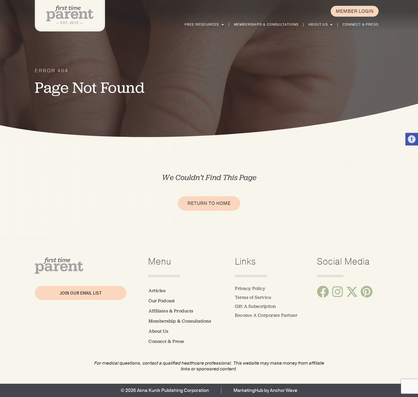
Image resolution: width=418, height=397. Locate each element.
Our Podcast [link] (162, 301)
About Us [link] (318, 24)
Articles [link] (157, 291)
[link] (411, 139)
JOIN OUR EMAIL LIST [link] (81, 293)
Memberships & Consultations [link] (266, 24)
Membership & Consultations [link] (180, 321)
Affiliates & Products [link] (171, 311)
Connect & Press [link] (360, 24)
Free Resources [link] (202, 24)
